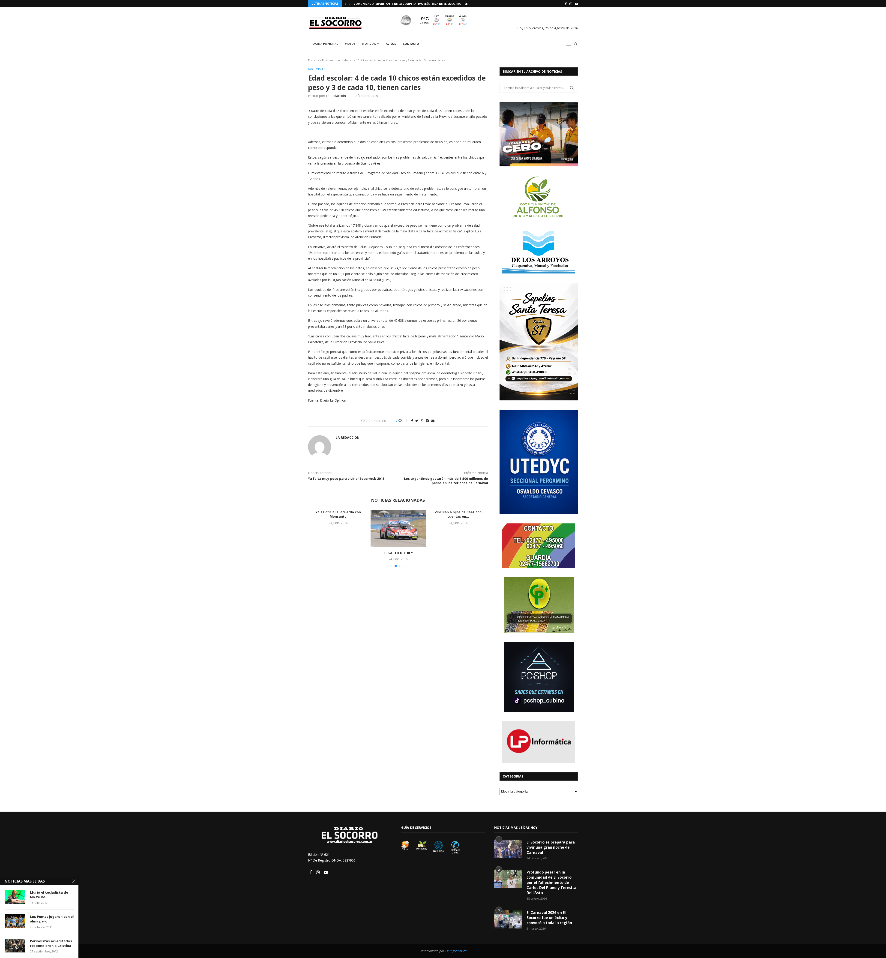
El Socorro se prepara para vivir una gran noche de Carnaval (551, 847)
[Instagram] (570, 3)
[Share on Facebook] (412, 420)
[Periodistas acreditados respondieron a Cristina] (15, 945)
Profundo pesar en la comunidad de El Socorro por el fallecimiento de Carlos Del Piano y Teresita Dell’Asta (551, 882)
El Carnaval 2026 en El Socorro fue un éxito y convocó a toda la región (549, 917)
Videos (350, 44)
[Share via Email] (432, 420)
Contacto (411, 44)
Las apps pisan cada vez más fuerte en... (338, 514)
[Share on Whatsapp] (422, 420)
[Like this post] (403, 420)
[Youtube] (576, 3)
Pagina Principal (324, 44)
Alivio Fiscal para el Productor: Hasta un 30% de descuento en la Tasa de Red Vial (418, 4)
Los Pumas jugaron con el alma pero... (52, 918)
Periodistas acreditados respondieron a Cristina (51, 943)
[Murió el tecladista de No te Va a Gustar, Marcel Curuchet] (15, 897)
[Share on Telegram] (427, 420)
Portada (313, 60)
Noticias (369, 44)
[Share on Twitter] (416, 420)
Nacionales (317, 69)
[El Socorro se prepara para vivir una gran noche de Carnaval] (508, 849)
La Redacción (336, 95)
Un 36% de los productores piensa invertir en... (458, 514)
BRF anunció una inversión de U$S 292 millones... (398, 514)
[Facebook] (565, 3)
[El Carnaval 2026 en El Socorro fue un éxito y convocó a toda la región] (508, 919)
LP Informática (456, 951)
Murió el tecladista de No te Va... (49, 894)
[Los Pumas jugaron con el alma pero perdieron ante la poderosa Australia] (15, 921)
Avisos (391, 44)
